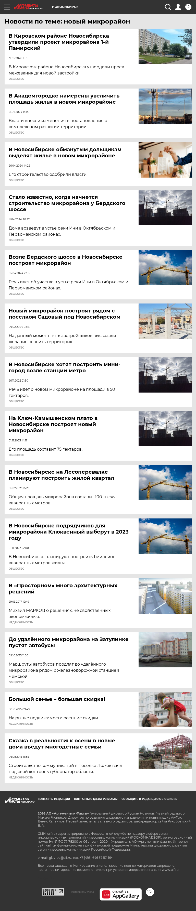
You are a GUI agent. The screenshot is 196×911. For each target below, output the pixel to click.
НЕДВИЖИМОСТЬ (21, 622)
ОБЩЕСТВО (16, 79)
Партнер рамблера (82, 891)
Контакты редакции (54, 799)
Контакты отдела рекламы (95, 799)
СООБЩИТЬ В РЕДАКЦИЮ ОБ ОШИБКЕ (149, 799)
